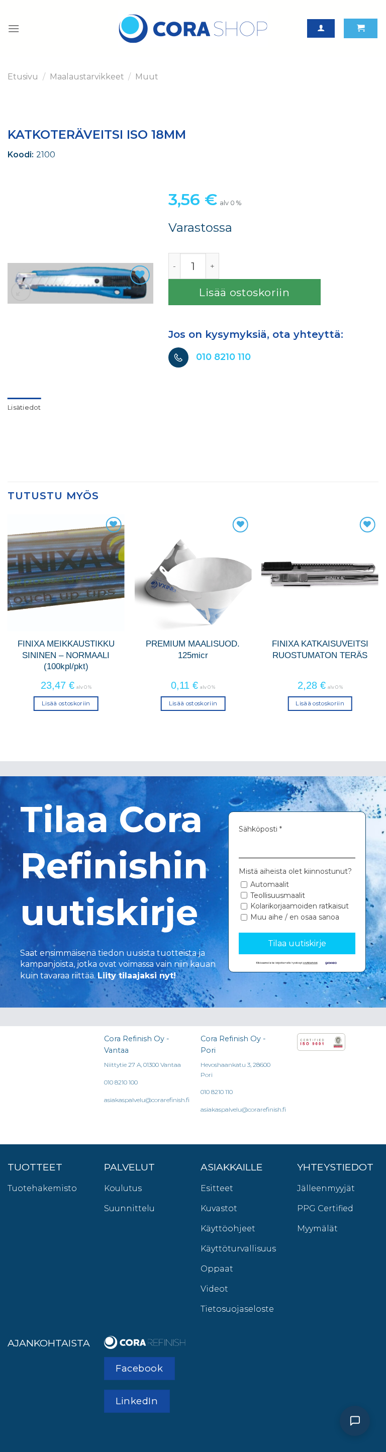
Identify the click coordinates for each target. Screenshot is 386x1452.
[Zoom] (21, 291)
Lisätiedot (24, 407)
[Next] (377, 621)
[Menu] (14, 28)
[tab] (24, 408)
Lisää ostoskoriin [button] (66, 703)
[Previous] (8, 621)
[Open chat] (355, 1421)
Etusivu (23, 76)
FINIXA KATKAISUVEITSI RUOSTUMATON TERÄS (320, 649)
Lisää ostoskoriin (244, 292)
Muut (146, 76)
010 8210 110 (223, 356)
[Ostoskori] (360, 28)
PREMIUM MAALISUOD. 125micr (193, 649)
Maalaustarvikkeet (87, 76)
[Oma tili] (321, 28)
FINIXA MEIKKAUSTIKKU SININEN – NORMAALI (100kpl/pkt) (66, 655)
